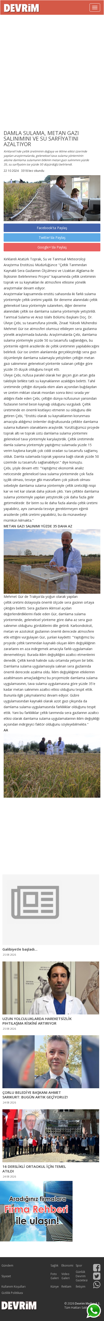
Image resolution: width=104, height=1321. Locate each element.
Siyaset (6, 1276)
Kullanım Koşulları (13, 1286)
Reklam (66, 1286)
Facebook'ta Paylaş (52, 227)
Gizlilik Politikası (12, 1293)
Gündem (7, 1265)
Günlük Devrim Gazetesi (82, 1276)
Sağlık (54, 1265)
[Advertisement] (52, 70)
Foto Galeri (55, 1276)
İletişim (80, 1286)
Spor (79, 1265)
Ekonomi (67, 1265)
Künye (55, 1286)
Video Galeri (65, 1276)
